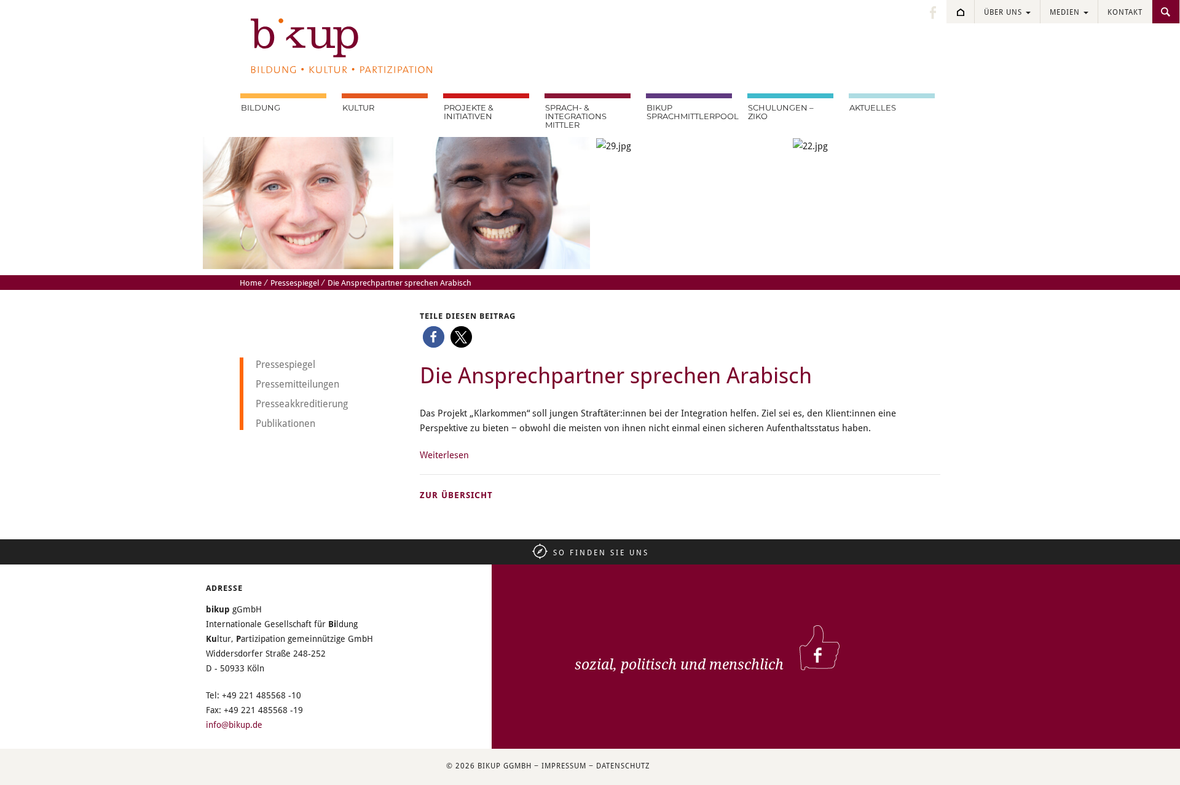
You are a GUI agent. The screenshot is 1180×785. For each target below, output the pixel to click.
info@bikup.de (234, 724)
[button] (433, 337)
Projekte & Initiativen (469, 112)
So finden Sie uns (601, 552)
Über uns (1004, 12)
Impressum (563, 765)
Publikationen (285, 422)
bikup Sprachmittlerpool (689, 112)
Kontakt (1125, 12)
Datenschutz (623, 765)
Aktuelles (872, 108)
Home (251, 282)
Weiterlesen (444, 454)
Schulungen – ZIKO (781, 112)
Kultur (358, 108)
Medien (1066, 12)
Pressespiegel (294, 282)
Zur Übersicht (456, 495)
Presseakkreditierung (302, 403)
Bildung (260, 108)
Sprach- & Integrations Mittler (576, 117)
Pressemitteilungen (297, 383)
